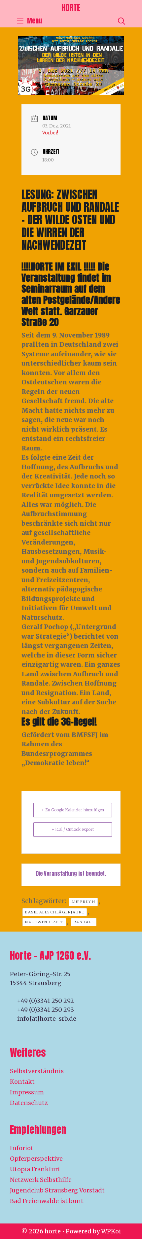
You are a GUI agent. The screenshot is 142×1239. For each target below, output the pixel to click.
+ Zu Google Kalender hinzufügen (72, 809)
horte (71, 8)
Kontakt (22, 1081)
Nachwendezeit (44, 922)
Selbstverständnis (37, 1071)
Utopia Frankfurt (35, 1169)
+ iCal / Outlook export (73, 829)
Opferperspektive (36, 1158)
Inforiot (21, 1148)
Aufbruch (83, 902)
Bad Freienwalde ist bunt (47, 1201)
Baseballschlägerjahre (54, 912)
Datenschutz (29, 1103)
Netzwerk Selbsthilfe (41, 1180)
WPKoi (111, 1231)
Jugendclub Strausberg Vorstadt (57, 1190)
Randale (84, 922)
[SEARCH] (121, 20)
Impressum (27, 1092)
